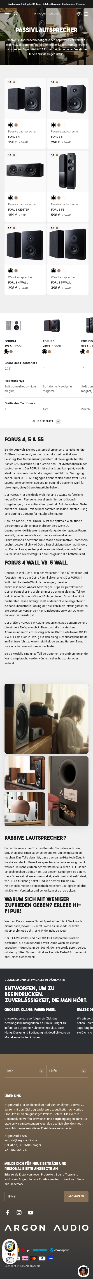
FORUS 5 (57, 136)
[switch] (10, 1259)
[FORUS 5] (52, 325)
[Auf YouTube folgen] (31, 1212)
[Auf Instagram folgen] (19, 1212)
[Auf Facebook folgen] (8, 1212)
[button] (46, 719)
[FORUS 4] (14, 325)
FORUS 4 (14, 136)
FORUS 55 (57, 209)
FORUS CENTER (18, 209)
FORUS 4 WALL (18, 282)
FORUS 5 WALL (61, 282)
